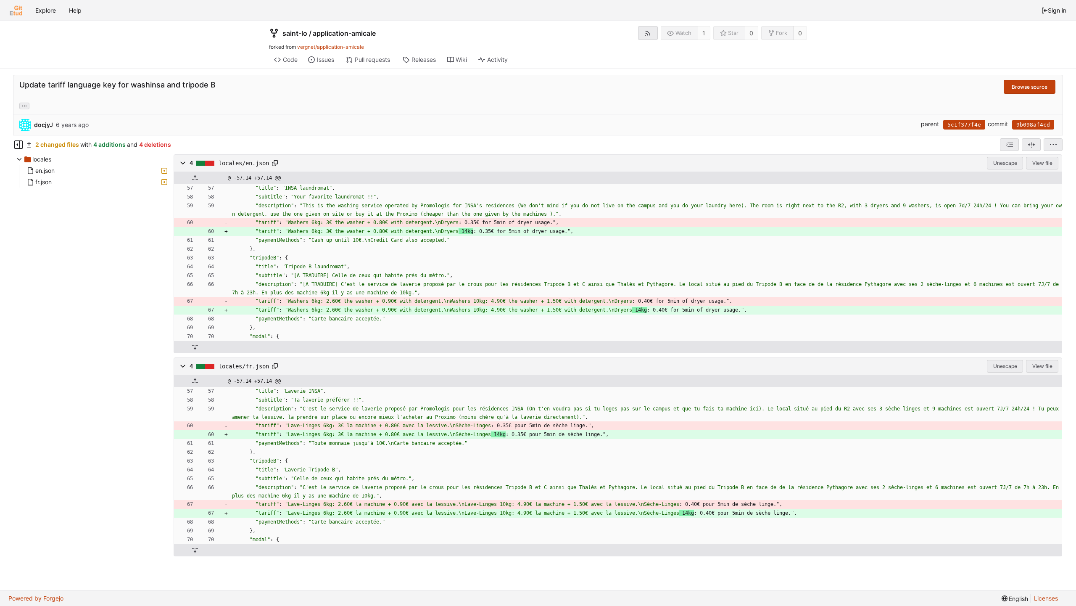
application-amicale (344, 33)
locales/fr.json (244, 366)
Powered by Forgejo (35, 598)
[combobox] (1009, 144)
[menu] (1053, 144)
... (24, 105)
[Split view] (1031, 144)
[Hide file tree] (18, 144)
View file (1042, 163)
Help (75, 10)
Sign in (1057, 10)
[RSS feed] (648, 33)
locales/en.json (244, 163)
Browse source (1029, 87)
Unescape (1005, 163)
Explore (45, 10)
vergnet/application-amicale (330, 47)
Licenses (1046, 598)
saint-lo (294, 33)
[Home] (16, 10)
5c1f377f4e (964, 125)
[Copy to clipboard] (275, 163)
